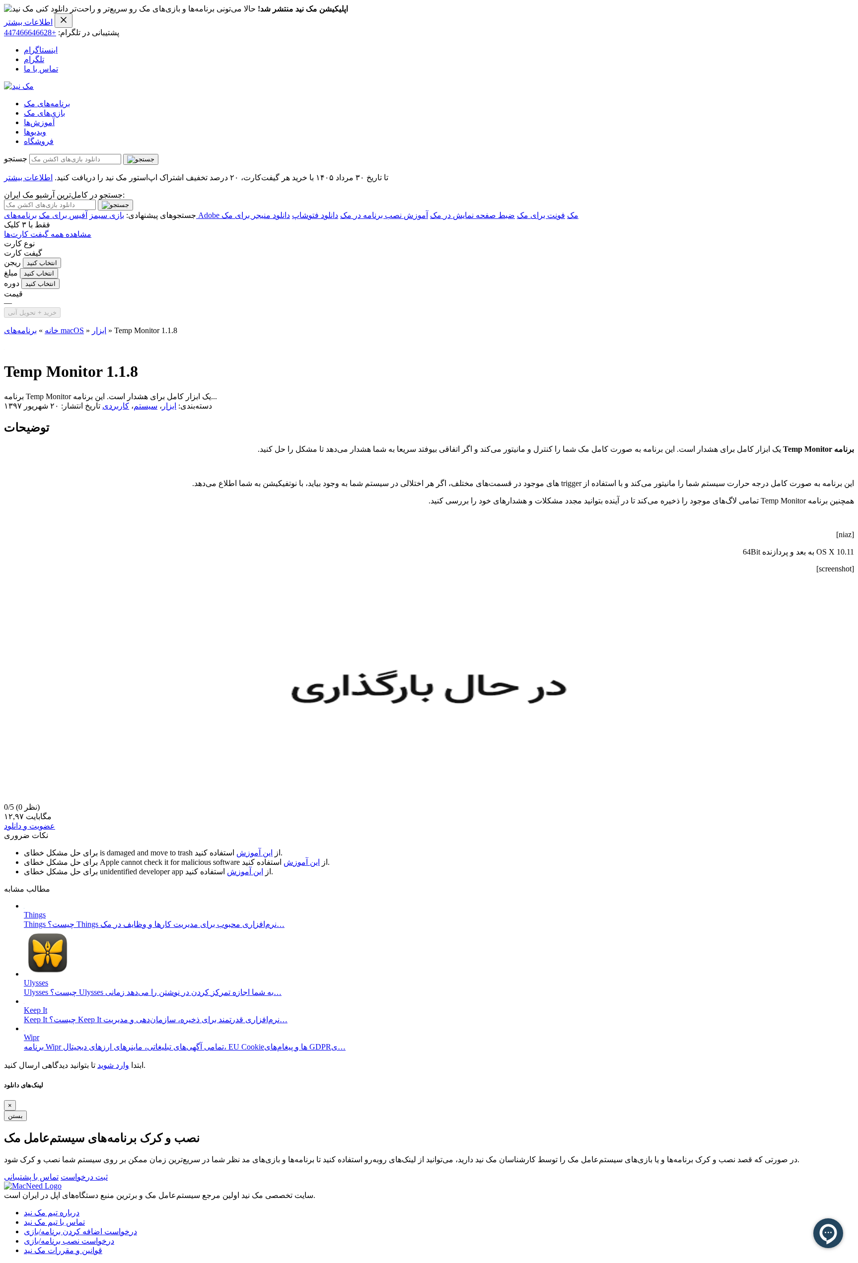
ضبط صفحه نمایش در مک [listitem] (472, 215)
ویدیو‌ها (35, 132)
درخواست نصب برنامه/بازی (69, 1241)
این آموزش (254, 852)
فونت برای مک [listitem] (541, 215)
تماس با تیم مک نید (54, 1222)
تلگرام (34, 59)
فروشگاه (39, 141)
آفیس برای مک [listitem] (63, 215)
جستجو (15, 158)
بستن (15, 1116)
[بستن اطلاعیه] (63, 20)
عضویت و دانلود (29, 826)
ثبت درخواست (84, 1177)
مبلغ (11, 273)
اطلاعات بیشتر (28, 22)
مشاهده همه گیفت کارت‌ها (47, 234)
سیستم (145, 406)
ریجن (12, 262)
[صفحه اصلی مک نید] (19, 86)
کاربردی (115, 406)
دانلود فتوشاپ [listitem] (315, 215)
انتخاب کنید (42, 263)
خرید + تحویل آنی (32, 312)
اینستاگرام (41, 50)
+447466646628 (30, 32)
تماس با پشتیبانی (31, 1177)
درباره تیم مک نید (51, 1212)
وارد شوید (113, 1065)
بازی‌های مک (44, 113)
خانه (52, 330)
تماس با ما (41, 69)
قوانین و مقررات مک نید (63, 1250)
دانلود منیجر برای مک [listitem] (255, 215)
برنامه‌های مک (47, 103)
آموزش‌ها (39, 122)
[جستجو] (140, 159)
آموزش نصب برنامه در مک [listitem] (384, 215)
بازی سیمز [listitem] (106, 215)
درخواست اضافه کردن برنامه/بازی (80, 1231)
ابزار (99, 330)
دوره (11, 283)
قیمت (13, 293)
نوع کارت (19, 243)
